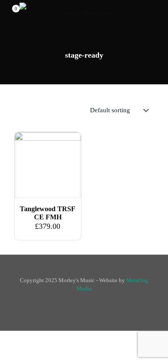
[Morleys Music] (84, 13)
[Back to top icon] (84, 272)
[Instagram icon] (88, 300)
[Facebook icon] (79, 300)
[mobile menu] (156, 13)
